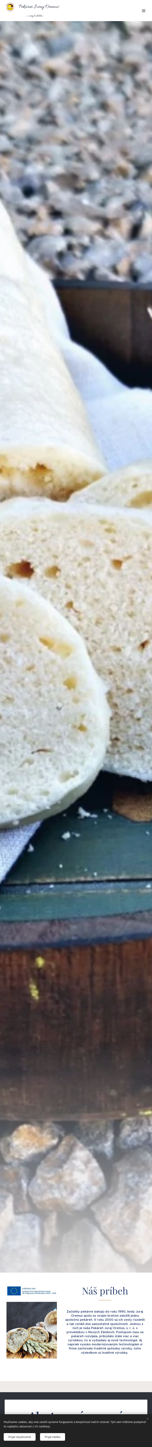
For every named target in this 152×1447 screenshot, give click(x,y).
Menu (143, 10)
